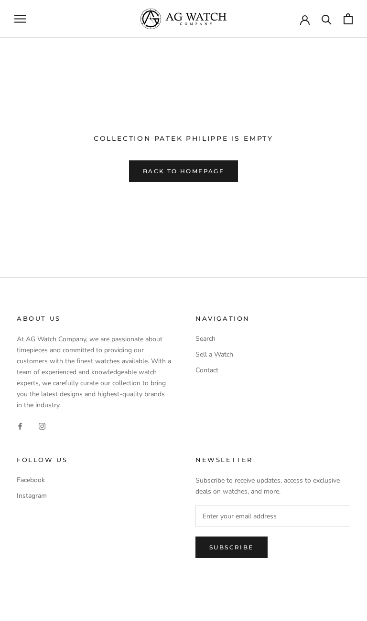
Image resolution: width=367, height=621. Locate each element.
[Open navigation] (20, 19)
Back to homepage (183, 171)
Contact (206, 370)
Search (205, 338)
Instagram (32, 495)
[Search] (327, 19)
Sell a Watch (214, 354)
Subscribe (231, 547)
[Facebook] (20, 425)
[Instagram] (42, 425)
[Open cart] (348, 18)
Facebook (31, 479)
